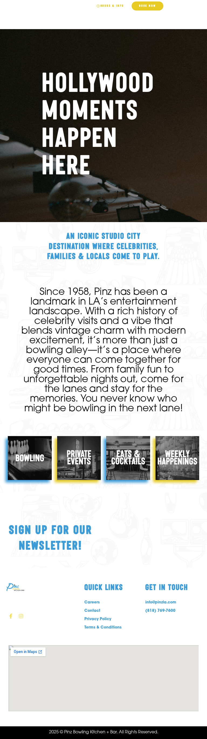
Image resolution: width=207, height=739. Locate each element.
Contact (92, 610)
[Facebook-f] (10, 616)
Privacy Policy (97, 618)
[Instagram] (21, 616)
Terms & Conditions (103, 627)
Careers (92, 602)
